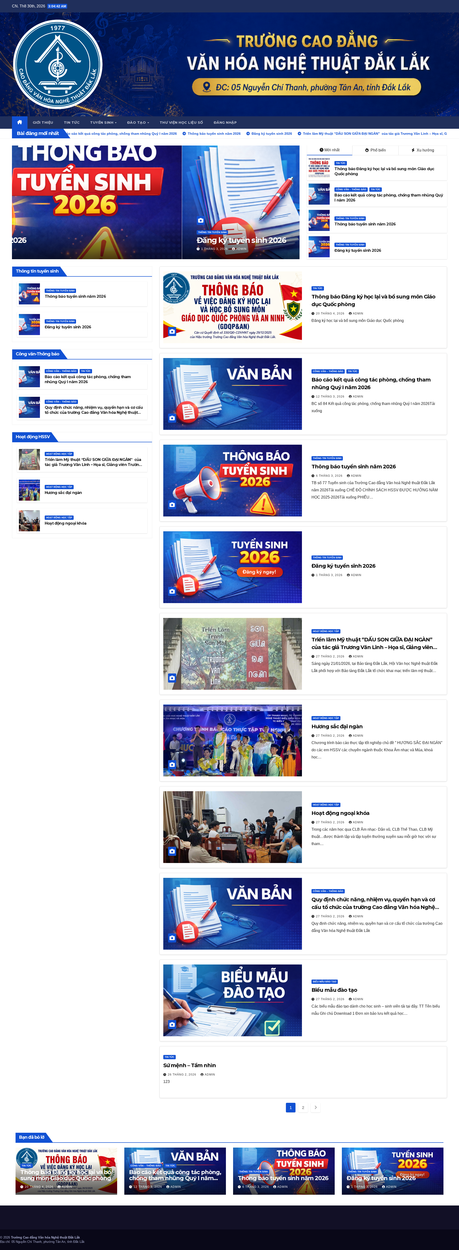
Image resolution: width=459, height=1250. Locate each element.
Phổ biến (378, 150)
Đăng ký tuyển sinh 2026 (357, 250)
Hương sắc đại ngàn (63, 492)
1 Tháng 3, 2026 (330, 575)
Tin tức (72, 122)
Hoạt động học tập (41, 223)
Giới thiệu (43, 122)
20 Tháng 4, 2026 (330, 313)
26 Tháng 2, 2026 (182, 1074)
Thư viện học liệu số (181, 122)
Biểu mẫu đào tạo (324, 981)
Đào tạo (137, 122)
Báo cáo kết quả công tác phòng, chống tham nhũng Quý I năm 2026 (175, 1178)
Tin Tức (340, 163)
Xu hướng (425, 150)
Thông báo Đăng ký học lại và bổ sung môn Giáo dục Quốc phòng (65, 1175)
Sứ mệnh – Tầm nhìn (189, 1065)
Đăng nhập (225, 122)
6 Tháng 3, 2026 (330, 475)
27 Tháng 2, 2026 (45, 249)
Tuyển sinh (102, 122)
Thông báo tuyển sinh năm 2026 (365, 224)
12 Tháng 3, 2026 (330, 396)
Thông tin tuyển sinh (350, 218)
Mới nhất (331, 150)
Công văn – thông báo (351, 189)
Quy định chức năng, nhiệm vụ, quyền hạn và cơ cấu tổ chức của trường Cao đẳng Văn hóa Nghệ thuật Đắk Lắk (94, 412)
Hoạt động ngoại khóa (65, 523)
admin (73, 249)
